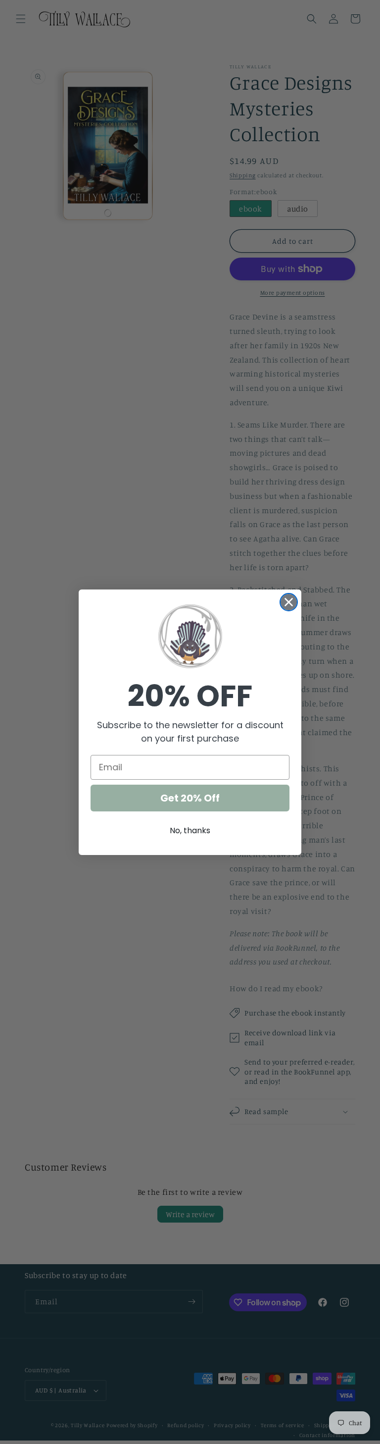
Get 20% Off (190, 798)
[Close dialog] (288, 602)
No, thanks (190, 830)
